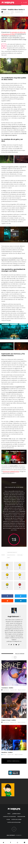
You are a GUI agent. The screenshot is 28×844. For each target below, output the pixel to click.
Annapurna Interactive (12, 552)
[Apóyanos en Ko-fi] (14, 771)
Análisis (12, 11)
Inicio (8, 813)
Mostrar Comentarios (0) (13, 761)
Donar (8, 819)
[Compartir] (7, 596)
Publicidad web (21, 816)
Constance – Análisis (7, 687)
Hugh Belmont (6, 11)
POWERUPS (18, 835)
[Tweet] (21, 596)
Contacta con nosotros (9, 816)
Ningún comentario (22, 689)
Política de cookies (16, 819)
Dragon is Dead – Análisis (8, 720)
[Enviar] (7, 600)
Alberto (4, 754)
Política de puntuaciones (14, 822)
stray (9, 557)
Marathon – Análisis (7, 752)
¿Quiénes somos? (16, 813)
